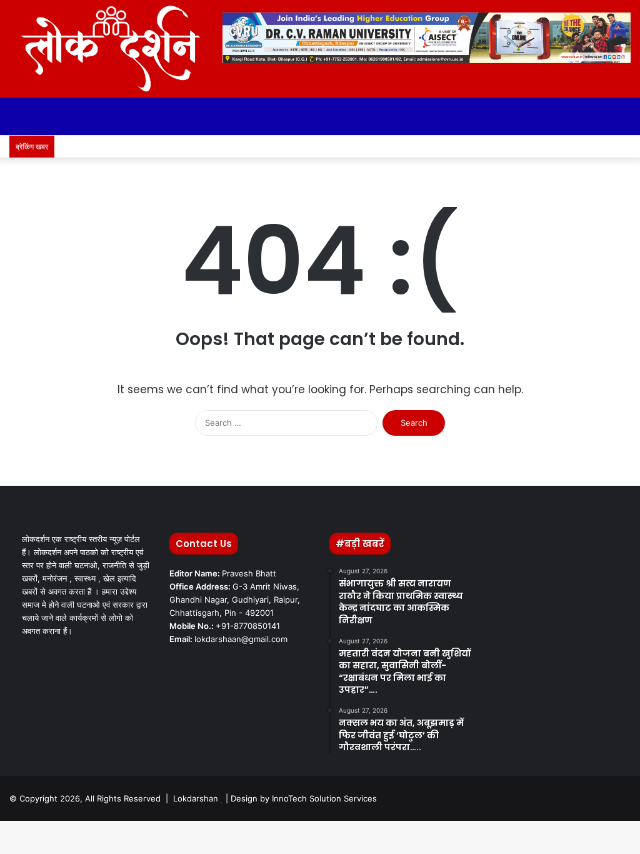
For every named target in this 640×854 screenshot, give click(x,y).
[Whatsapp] (602, 147)
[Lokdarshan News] (106, 48)
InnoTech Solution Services (324, 798)
